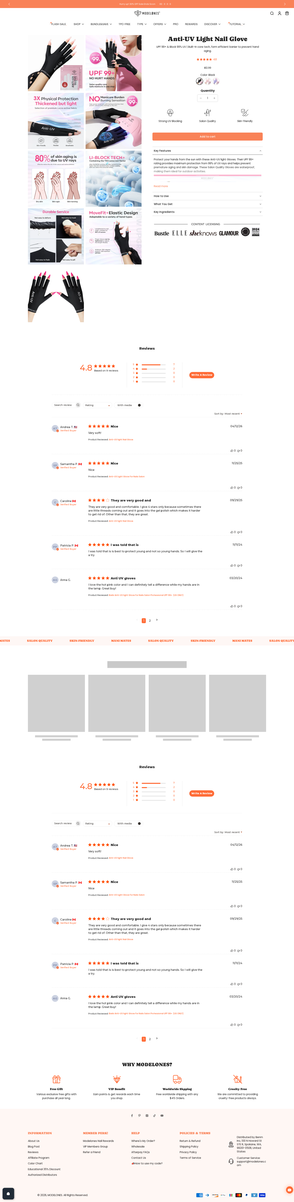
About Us (33, 1141)
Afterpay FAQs (140, 1152)
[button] (207, 137)
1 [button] (143, 620)
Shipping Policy (189, 1146)
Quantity (208, 91)
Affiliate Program (38, 1158)
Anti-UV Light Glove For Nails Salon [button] (127, 476)
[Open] (8, 1193)
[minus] (200, 98)
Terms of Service (190, 1158)
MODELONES (55, 1195)
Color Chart (35, 1163)
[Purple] (216, 81)
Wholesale (138, 1146)
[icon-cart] (287, 13)
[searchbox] (63, 405)
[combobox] (97, 405)
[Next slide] (285, 4)
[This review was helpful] (232, 450)
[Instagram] (147, 1115)
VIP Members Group (95, 1146)
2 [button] (150, 620)
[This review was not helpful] (238, 450)
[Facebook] (132, 1115)
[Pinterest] (139, 1115)
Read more (161, 186)
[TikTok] (154, 1115)
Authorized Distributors (42, 1175)
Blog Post (34, 1146)
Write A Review (201, 374)
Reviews (33, 1152)
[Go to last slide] (9, 4)
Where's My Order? (143, 1141)
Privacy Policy (188, 1152)
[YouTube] (162, 1115)
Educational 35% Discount (44, 1169)
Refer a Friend (91, 1152)
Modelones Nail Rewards (98, 1141)
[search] (272, 13)
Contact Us (138, 1158)
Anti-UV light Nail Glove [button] (121, 439)
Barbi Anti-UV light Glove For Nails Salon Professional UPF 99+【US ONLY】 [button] (146, 595)
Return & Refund (190, 1141)
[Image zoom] (56, 63)
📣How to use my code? (146, 1163)
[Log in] (279, 13)
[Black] (199, 81)
